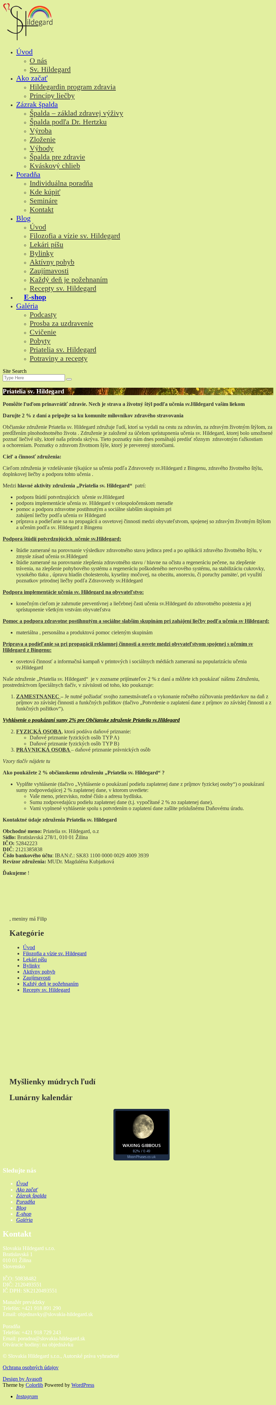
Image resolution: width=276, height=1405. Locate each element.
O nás (38, 60)
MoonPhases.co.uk (141, 1156)
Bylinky (42, 253)
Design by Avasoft (22, 1379)
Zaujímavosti (49, 270)
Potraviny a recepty (59, 358)
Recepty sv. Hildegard (63, 288)
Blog (23, 218)
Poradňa (28, 174)
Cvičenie (43, 332)
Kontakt (42, 209)
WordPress (82, 1385)
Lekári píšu (46, 244)
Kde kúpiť (45, 192)
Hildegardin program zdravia (73, 87)
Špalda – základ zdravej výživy (76, 113)
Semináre (44, 200)
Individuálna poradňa (61, 183)
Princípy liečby (52, 95)
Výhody (42, 148)
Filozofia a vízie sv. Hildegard (75, 235)
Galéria (27, 305)
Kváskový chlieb (55, 165)
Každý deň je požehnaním (69, 279)
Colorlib (34, 1385)
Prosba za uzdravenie (61, 323)
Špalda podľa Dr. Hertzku (68, 122)
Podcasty (43, 314)
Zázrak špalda (37, 104)
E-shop (35, 297)
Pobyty (40, 341)
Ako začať (31, 78)
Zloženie (43, 139)
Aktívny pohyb (52, 262)
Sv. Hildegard (50, 69)
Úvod (24, 51)
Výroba (41, 130)
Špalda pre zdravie (57, 157)
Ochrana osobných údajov (31, 1367)
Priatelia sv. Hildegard (63, 349)
